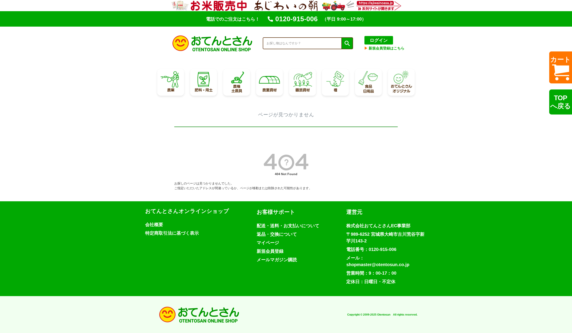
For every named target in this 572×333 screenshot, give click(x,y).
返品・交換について (277, 234)
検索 (347, 43)
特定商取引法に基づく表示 (172, 233)
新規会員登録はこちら (384, 48)
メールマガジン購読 (277, 259)
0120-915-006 (296, 19)
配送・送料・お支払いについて (288, 225)
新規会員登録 (270, 251)
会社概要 (154, 224)
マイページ (268, 242)
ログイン (379, 40)
